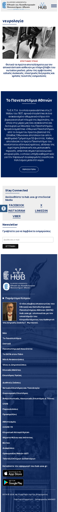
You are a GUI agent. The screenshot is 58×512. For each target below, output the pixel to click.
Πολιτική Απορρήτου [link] (23, 499)
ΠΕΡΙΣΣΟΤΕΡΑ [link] (29, 169)
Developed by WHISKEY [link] (45, 499)
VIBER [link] (17, 216)
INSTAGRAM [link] (16, 211)
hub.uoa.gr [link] (41, 466)
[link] (3, 208)
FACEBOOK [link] (16, 205)
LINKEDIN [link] (41, 211)
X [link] (41, 205)
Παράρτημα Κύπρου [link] (17, 298)
